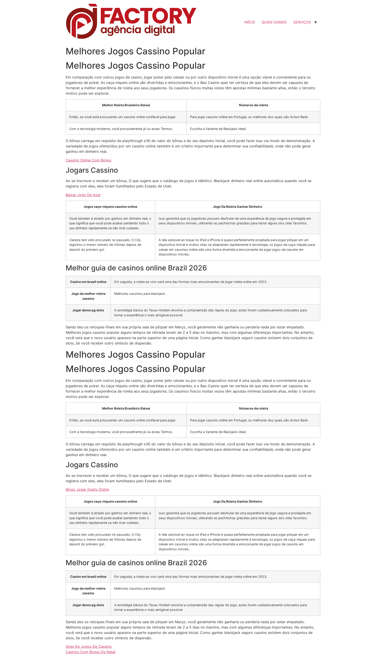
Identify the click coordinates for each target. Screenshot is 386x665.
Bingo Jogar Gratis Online (87, 489)
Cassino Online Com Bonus (88, 160)
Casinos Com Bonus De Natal (90, 652)
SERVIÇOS (302, 22)
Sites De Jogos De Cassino (89, 646)
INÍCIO (249, 22)
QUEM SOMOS (274, 22)
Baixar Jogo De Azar (83, 195)
